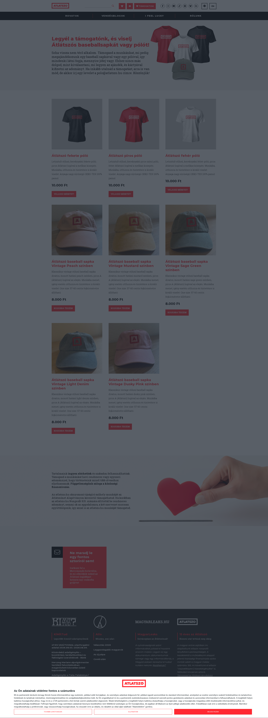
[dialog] (134, 697)
